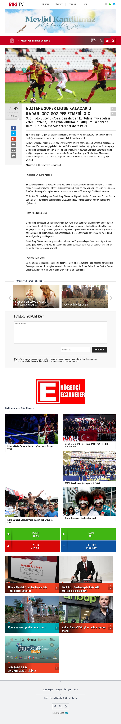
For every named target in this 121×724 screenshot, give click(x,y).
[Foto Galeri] (114, 4)
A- (113, 114)
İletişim (67, 689)
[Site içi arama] (113, 41)
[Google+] (13, 139)
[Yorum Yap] (13, 155)
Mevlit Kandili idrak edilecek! (35, 40)
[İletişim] (107, 41)
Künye (59, 689)
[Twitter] (13, 133)
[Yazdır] (13, 150)
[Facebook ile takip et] (55, 706)
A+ (113, 108)
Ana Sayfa (48, 689)
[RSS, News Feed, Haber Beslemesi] (60, 706)
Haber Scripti (58, 713)
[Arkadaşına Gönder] (13, 144)
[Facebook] (13, 128)
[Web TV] (110, 4)
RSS (76, 689)
